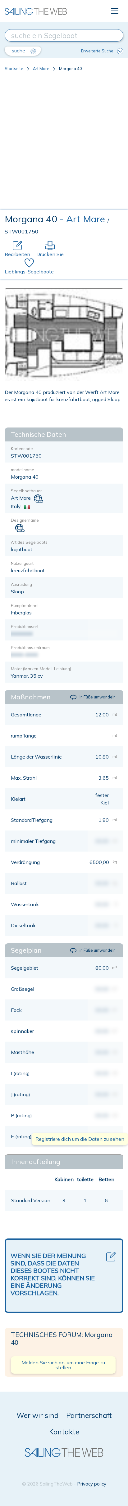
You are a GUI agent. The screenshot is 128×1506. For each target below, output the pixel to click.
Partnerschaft (89, 1415)
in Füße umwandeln (98, 696)
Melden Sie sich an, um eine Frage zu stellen (63, 1365)
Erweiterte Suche (97, 50)
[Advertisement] (64, 143)
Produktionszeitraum (30, 647)
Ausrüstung (21, 584)
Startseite (14, 68)
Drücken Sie (50, 254)
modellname (22, 469)
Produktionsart (25, 626)
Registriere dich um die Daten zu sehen (79, 1139)
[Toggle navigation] (114, 11)
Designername (25, 520)
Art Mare (41, 68)
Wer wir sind (37, 1415)
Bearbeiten (17, 254)
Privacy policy (91, 1484)
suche (19, 50)
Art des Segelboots (29, 542)
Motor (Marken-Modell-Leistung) (41, 668)
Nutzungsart (22, 563)
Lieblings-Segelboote (29, 271)
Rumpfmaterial (25, 605)
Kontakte (64, 1431)
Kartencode (22, 448)
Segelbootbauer (26, 490)
